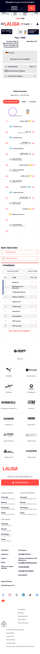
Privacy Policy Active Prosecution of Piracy (20, 646)
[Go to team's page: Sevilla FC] (9, 282)
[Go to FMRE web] (9, 624)
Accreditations (22, 616)
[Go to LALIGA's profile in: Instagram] (10, 595)
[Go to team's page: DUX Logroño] (9, 321)
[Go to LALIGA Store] (20, 18)
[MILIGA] (36, 24)
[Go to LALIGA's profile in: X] (17, 595)
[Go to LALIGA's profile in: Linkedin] (23, 595)
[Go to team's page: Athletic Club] (9, 301)
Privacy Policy (10, 639)
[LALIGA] (12, 24)
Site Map (21, 613)
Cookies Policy (11, 643)
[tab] (13, 271)
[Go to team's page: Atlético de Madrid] (9, 297)
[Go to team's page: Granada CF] (9, 311)
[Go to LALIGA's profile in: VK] (37, 595)
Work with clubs (23, 623)
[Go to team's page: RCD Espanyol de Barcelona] (9, 287)
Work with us (22, 619)
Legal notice (10, 636)
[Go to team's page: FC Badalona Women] (9, 292)
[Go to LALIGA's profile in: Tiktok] (30, 595)
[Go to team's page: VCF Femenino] (9, 326)
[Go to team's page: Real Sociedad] (9, 316)
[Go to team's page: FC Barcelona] (9, 306)
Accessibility (10, 633)
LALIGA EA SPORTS (13, 271)
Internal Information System (15, 629)
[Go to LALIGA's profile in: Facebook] (3, 595)
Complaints (21, 609)
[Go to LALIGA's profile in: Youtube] (3, 601)
